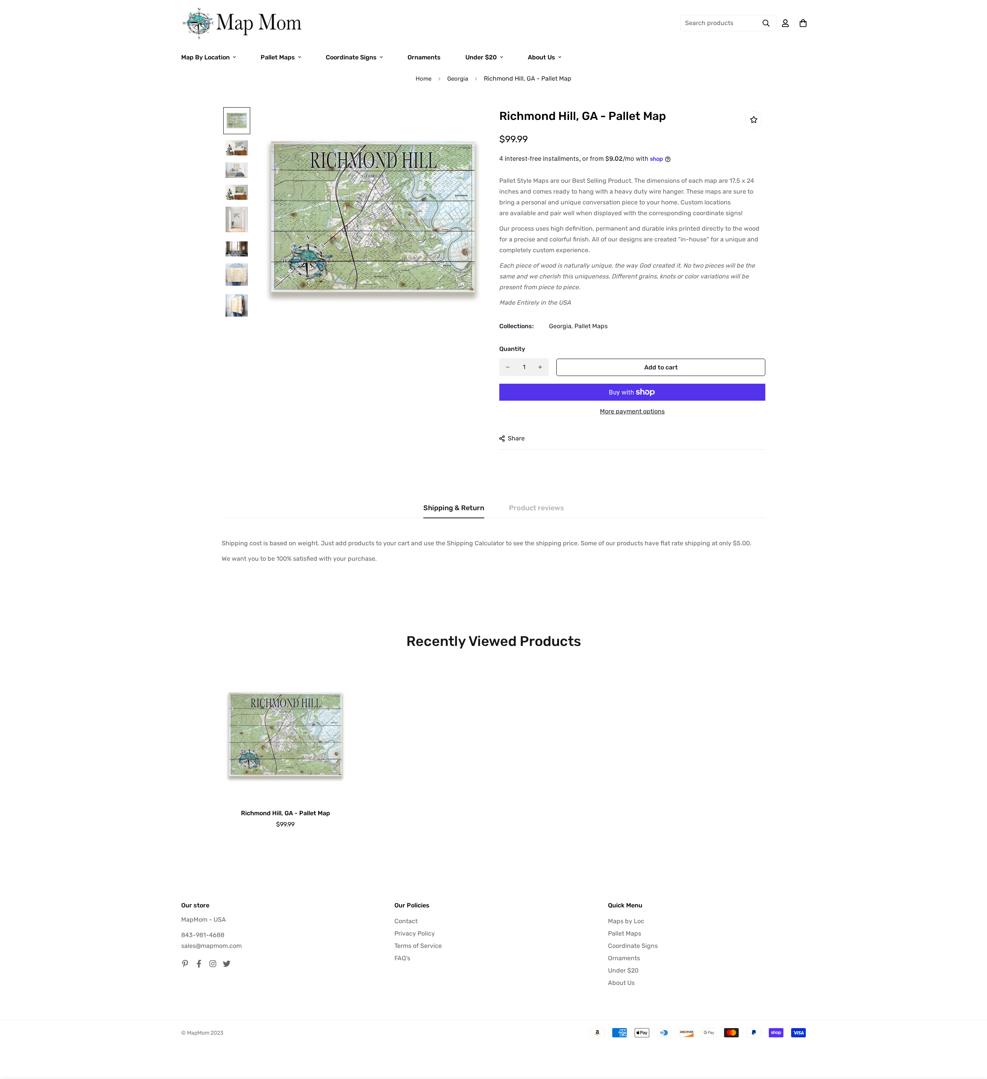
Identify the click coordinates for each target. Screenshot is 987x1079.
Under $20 (481, 57)
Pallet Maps (278, 57)
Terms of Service (418, 945)
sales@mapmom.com (211, 945)
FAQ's (402, 958)
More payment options (632, 411)
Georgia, (561, 326)
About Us (541, 57)
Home (423, 78)
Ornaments (424, 57)
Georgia (457, 78)
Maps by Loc (626, 921)
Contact (406, 921)
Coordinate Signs (351, 57)
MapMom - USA (203, 919)
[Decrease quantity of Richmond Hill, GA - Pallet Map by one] (507, 367)
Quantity (512, 348)
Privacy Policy (414, 933)
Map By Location (205, 57)
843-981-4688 (202, 935)
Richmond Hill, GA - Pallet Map (285, 813)
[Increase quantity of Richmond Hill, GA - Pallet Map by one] (540, 367)
